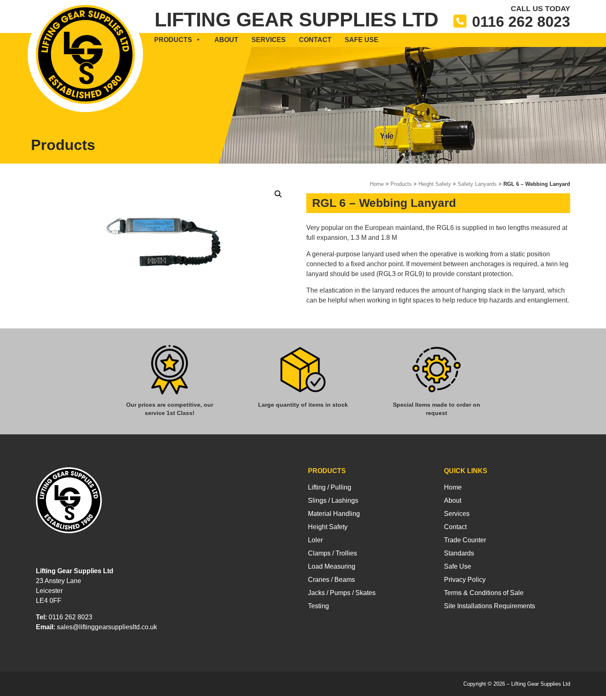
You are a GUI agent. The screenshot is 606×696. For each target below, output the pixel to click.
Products (173, 39)
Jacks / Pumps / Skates (342, 592)
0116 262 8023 (521, 21)
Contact (315, 39)
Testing (318, 605)
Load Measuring (331, 566)
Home (377, 184)
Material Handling (334, 513)
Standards (459, 553)
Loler (315, 540)
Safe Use (361, 39)
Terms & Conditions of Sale (484, 592)
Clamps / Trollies (332, 553)
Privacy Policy (465, 579)
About (226, 39)
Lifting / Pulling (329, 487)
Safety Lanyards (477, 184)
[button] (278, 194)
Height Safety (434, 184)
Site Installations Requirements (489, 605)
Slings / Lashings (333, 500)
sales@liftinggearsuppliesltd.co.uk (107, 626)
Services (268, 39)
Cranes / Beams (331, 579)
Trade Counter (465, 540)
